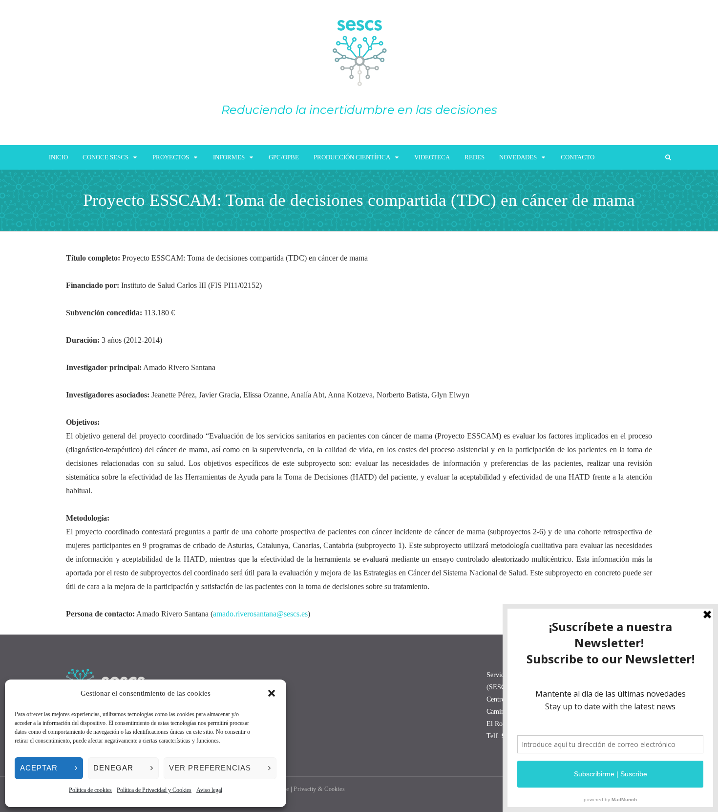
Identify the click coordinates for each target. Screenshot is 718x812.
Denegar (113, 768)
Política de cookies (90, 790)
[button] (271, 693)
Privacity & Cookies (319, 789)
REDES (475, 157)
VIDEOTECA (432, 157)
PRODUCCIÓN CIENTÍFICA (352, 157)
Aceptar (39, 768)
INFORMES (229, 157)
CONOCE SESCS (105, 157)
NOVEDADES (518, 157)
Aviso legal (209, 790)
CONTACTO (577, 157)
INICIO (58, 157)
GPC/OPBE (284, 157)
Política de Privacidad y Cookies (154, 790)
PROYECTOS (170, 157)
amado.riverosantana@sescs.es (260, 614)
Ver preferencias (210, 768)
